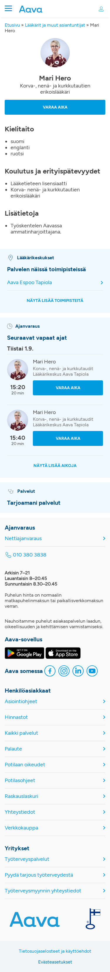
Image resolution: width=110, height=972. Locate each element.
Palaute (13, 749)
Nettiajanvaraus (23, 538)
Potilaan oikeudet (25, 765)
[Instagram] (64, 671)
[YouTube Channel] (92, 671)
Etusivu (12, 25)
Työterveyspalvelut (27, 859)
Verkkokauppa (21, 828)
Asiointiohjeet (21, 701)
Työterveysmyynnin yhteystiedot (43, 891)
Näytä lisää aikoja (55, 465)
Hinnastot (16, 717)
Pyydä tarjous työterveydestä (39, 875)
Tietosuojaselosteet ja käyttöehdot (55, 951)
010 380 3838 (29, 555)
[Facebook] (50, 671)
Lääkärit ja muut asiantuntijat (55, 25)
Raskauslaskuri (21, 796)
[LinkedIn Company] (78, 671)
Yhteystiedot (20, 812)
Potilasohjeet (20, 780)
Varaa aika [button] (55, 107)
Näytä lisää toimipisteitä (55, 300)
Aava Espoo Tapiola (29, 282)
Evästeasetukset (55, 962)
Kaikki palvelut (21, 733)
